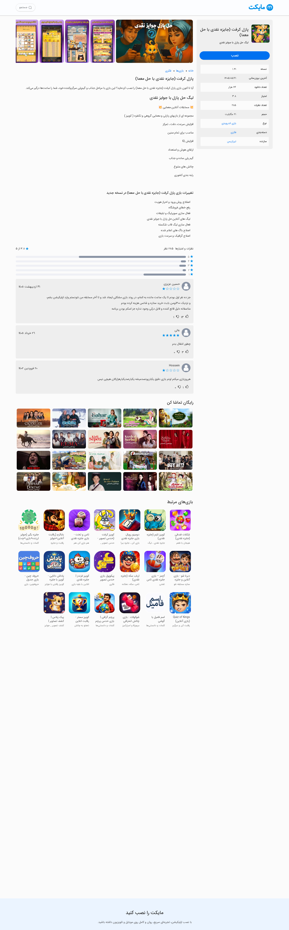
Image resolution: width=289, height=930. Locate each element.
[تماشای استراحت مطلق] (33, 461)
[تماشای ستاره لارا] (69, 482)
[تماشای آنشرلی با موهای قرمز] (175, 482)
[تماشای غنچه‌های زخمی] (33, 419)
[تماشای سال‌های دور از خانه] (69, 419)
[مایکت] (261, 10)
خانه (190, 71)
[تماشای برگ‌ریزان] (33, 482)
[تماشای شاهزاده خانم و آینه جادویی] (175, 419)
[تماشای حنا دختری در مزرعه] (140, 419)
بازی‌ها (180, 71)
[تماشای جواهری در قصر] (104, 482)
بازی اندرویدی (229, 123)
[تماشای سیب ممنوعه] (69, 440)
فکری (233, 132)
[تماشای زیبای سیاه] (33, 440)
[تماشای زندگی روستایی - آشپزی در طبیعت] (140, 461)
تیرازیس (231, 141)
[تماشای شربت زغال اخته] (140, 440)
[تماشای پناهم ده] (175, 440)
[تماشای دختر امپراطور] (140, 482)
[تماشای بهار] (104, 419)
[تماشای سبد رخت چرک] (104, 440)
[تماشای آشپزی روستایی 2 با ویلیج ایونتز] (69, 461)
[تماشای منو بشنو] (175, 461)
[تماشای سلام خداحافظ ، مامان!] (104, 461)
